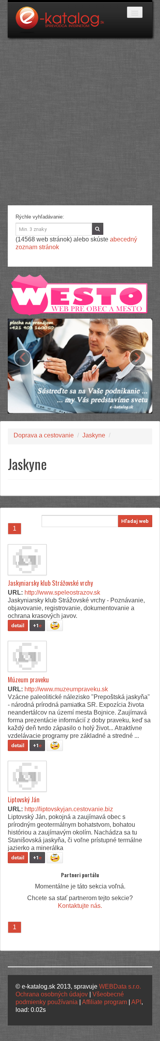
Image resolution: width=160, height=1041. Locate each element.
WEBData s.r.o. (120, 986)
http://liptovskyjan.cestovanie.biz (68, 809)
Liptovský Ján (24, 799)
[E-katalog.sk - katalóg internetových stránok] (64, 22)
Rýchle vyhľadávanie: (40, 217)
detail (17, 625)
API (136, 1002)
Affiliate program (104, 1002)
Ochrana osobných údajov (52, 994)
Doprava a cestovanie (44, 435)
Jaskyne (93, 435)
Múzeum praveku (28, 679)
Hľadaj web (135, 521)
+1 (37, 625)
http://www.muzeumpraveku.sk (66, 689)
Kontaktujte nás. (80, 905)
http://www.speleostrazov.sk (62, 592)
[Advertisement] (80, 121)
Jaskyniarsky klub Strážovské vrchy (50, 583)
